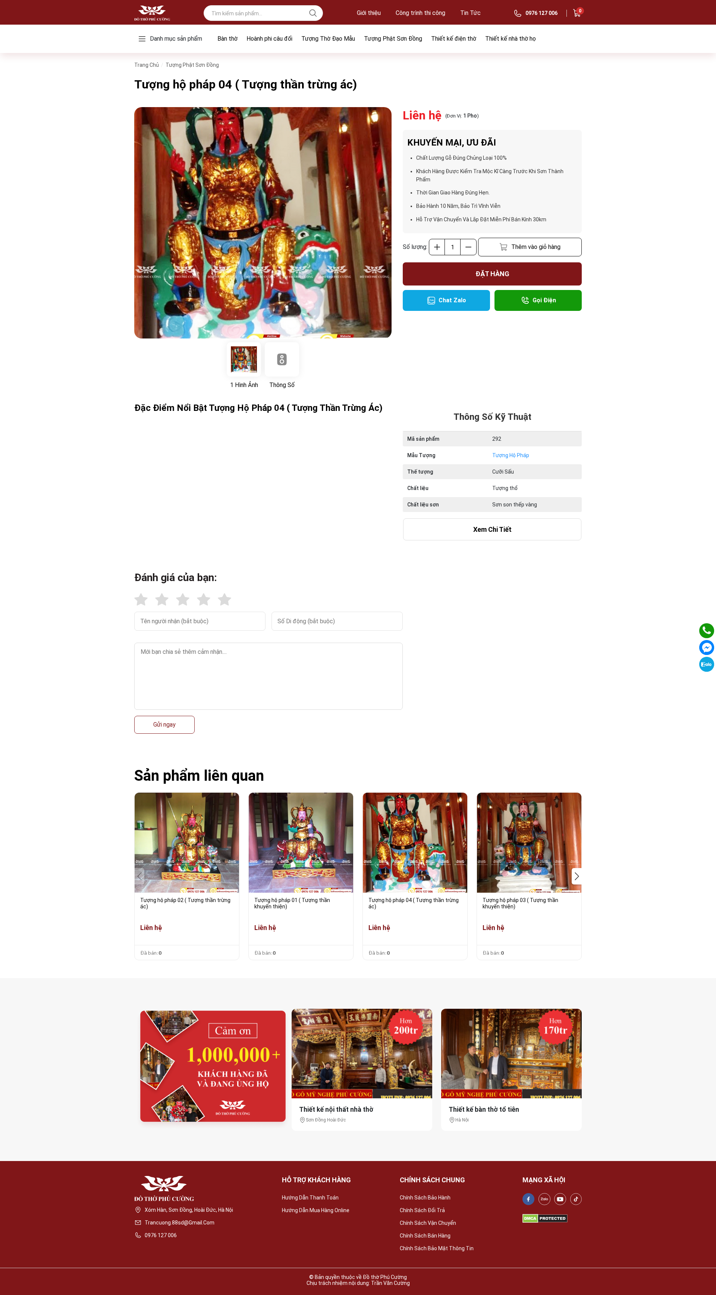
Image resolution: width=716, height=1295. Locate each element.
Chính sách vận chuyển (428, 1223)
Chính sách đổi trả (422, 1210)
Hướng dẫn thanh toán (310, 1198)
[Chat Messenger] (706, 647)
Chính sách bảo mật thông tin (437, 1248)
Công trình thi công (420, 13)
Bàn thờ (227, 38)
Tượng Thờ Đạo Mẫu (328, 38)
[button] (577, 876)
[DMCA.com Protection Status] (545, 1218)
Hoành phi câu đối (269, 38)
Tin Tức (470, 13)
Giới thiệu (369, 13)
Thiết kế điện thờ (453, 38)
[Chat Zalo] (706, 664)
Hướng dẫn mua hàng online (315, 1210)
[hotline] (706, 630)
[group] (263, 223)
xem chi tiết (492, 529)
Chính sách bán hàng (425, 1236)
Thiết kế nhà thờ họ (510, 38)
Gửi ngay (164, 724)
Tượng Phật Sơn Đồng (393, 38)
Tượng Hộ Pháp (510, 455)
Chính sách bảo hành (425, 1198)
